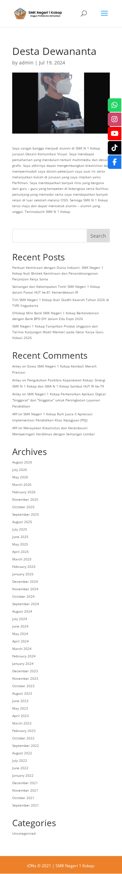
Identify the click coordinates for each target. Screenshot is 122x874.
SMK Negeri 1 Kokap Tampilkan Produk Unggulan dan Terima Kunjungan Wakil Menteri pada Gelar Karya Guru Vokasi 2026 (57, 332)
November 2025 (25, 499)
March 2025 (22, 559)
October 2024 (23, 596)
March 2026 (22, 484)
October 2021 (23, 797)
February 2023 (24, 730)
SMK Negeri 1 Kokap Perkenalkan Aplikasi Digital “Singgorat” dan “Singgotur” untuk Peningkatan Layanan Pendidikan (59, 400)
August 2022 (22, 753)
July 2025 (19, 529)
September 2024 (25, 603)
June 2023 (20, 700)
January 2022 (23, 775)
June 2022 (20, 768)
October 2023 (23, 685)
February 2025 (24, 566)
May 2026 (20, 477)
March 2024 (22, 648)
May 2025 (20, 544)
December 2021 (25, 782)
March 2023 (22, 723)
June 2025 (20, 536)
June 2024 (20, 626)
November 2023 (25, 678)
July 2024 (19, 618)
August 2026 (22, 462)
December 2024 (25, 581)
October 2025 (23, 506)
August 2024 (22, 611)
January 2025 (23, 574)
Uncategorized (24, 833)
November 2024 (25, 589)
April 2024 (20, 641)
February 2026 (24, 492)
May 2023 (20, 708)
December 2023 (25, 671)
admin (26, 62)
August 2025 (22, 521)
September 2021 (25, 805)
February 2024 (24, 656)
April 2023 (20, 715)
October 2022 (23, 738)
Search (98, 236)
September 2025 (25, 514)
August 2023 (22, 693)
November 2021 (25, 790)
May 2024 (20, 633)
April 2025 (20, 551)
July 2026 (19, 469)
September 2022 (25, 745)
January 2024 (23, 663)
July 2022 (19, 760)
